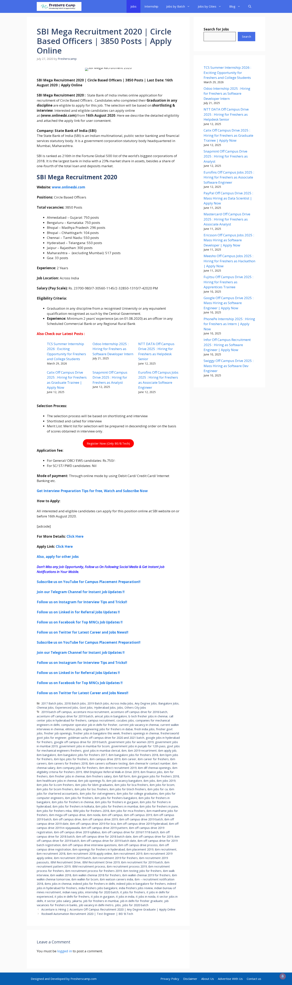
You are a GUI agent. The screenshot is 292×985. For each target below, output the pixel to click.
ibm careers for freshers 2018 (68, 763)
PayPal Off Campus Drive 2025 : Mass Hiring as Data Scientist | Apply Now (228, 198)
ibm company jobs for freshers (77, 768)
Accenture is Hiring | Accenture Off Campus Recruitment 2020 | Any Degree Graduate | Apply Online (108, 909)
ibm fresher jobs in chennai (67, 776)
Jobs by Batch (175, 6)
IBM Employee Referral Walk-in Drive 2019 (111, 772)
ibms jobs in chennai (58, 884)
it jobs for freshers (132, 892)
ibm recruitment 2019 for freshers (115, 858)
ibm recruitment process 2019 (127, 866)
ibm (124, 750)
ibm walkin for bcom (85, 879)
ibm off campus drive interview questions (89, 845)
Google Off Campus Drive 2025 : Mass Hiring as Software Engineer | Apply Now (228, 303)
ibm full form (121, 776)
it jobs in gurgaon (102, 896)
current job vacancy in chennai (139, 725)
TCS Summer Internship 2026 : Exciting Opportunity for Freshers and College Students (227, 72)
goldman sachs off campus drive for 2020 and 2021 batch (106, 738)
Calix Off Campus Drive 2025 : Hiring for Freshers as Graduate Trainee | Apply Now (228, 135)
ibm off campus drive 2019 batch (141, 819)
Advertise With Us (230, 979)
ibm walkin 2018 (60, 875)
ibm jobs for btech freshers (128, 789)
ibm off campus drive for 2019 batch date (108, 841)
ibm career (129, 759)
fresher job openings (58, 733)
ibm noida (93, 815)
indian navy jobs (73, 892)
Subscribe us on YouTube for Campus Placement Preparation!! (88, 581)
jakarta (77, 901)
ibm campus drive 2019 (105, 759)
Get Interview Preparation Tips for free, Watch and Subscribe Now (92, 491)
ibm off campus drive (67, 819)
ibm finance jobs (151, 772)
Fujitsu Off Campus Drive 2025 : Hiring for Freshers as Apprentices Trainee (228, 282)
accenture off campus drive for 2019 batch (65, 716)
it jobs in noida (145, 896)
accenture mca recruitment (91, 712)
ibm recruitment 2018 (51, 853)
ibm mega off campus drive (67, 815)
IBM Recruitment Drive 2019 (101, 862)
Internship (151, 6)
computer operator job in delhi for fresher (89, 725)
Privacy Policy (170, 979)
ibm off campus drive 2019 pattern (104, 828)
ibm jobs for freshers (79, 798)
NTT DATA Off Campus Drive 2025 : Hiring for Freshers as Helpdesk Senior (226, 114)
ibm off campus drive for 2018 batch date (103, 836)
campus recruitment (101, 720)
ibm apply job (167, 750)
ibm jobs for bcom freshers (55, 789)
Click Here (75, 536)
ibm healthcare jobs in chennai (57, 781)
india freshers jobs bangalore (98, 888)
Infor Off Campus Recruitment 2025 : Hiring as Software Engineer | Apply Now (227, 344)
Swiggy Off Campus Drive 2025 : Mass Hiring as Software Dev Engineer (228, 365)
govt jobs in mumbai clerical (101, 750)
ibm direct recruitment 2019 (117, 768)
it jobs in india (125, 896)
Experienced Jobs (66, 707)
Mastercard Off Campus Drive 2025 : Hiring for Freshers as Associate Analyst (227, 219)
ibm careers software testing (108, 763)
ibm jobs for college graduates (137, 793)
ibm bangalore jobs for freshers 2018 (133, 755)
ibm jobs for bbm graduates (94, 785)
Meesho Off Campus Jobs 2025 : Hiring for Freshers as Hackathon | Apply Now (229, 261)
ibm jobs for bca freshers (131, 785)
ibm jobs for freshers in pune (159, 806)
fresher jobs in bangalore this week (96, 733)
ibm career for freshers (153, 759)
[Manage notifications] (282, 976)
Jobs (133, 6)
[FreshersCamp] (59, 6)
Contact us (254, 979)
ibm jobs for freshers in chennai (73, 802)
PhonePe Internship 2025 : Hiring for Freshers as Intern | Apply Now (229, 324)
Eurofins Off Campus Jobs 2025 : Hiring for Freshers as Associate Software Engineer (229, 177)
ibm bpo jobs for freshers (71, 759)
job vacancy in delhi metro (96, 905)
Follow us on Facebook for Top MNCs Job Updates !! (80, 622)
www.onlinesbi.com (68, 187)
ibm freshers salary (99, 776)
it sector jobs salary (57, 901)
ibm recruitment (165, 849)
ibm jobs (149, 781)
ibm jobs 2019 (166, 781)
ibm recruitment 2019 (128, 853)
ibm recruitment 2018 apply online (89, 853)
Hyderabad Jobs (105, 707)
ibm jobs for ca (158, 789)
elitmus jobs (73, 729)
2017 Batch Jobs (52, 703)
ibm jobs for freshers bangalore (116, 798)
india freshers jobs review (136, 888)
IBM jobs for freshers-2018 (91, 811)
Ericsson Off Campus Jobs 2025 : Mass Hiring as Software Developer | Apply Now (229, 240)
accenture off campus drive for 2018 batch (139, 712)
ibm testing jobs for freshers (142, 871)
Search (246, 36)
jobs (118, 905)
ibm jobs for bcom (162, 785)
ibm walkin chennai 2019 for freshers (146, 875)
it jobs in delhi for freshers (72, 896)
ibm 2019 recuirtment (142, 750)
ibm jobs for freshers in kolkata (73, 806)
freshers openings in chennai (140, 733)
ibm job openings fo (91, 781)
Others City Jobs (135, 707)
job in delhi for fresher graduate (141, 901)
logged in (64, 951)
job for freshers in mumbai (101, 901)
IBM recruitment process (88, 866)
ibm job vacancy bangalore (124, 781)
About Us (207, 979)
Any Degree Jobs (146, 703)
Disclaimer (190, 979)
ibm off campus (112, 815)
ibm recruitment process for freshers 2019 (93, 871)
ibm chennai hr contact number (150, 763)
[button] (249, 6)
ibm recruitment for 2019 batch (142, 862)
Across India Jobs (121, 703)
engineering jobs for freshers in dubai (108, 729)
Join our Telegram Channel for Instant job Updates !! (81, 592)
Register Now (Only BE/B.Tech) (108, 443)
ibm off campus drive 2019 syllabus (77, 832)
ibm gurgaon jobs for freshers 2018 (155, 776)
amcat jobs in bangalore (111, 716)
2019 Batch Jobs (98, 703)
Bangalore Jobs (168, 703)
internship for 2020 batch (102, 892)
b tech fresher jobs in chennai (148, 716)
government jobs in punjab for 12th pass (138, 746)
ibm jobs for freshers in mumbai (117, 806)
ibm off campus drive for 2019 (153, 836)
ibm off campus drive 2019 (100, 819)
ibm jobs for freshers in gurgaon (116, 802)
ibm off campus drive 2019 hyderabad (142, 824)
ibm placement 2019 (140, 849)
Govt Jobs (86, 707)
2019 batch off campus (56, 712)
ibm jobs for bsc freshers (91, 789)
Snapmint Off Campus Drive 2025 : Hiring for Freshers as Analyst (110, 377)
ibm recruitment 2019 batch (72, 858)
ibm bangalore (46, 755)
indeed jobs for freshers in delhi (94, 884)
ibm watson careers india (116, 879)
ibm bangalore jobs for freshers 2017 (82, 755)
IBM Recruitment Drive (65, 862)
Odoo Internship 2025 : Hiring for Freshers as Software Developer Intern (113, 349)
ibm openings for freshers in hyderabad (99, 849)
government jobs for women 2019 (131, 742)
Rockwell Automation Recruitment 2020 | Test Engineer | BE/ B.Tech (87, 914)
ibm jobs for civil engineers (97, 793)
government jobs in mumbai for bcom (84, 746)
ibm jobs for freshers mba (54, 811)
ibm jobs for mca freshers (128, 811)
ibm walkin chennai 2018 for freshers (97, 875)
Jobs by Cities (207, 6)
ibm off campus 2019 (138, 815)
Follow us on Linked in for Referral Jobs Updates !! (78, 612)
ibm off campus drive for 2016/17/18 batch (130, 832)
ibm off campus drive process (138, 845)
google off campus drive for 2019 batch (80, 742)
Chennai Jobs (45, 707)
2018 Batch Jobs (75, 703)
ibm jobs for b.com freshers (55, 785)
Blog (232, 6)
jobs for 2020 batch (135, 905)
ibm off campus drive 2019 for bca (93, 824)
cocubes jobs (125, 720)
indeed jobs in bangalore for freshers (141, 884)
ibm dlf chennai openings (154, 768)
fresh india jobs (144, 729)
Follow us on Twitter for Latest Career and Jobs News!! (82, 632)
